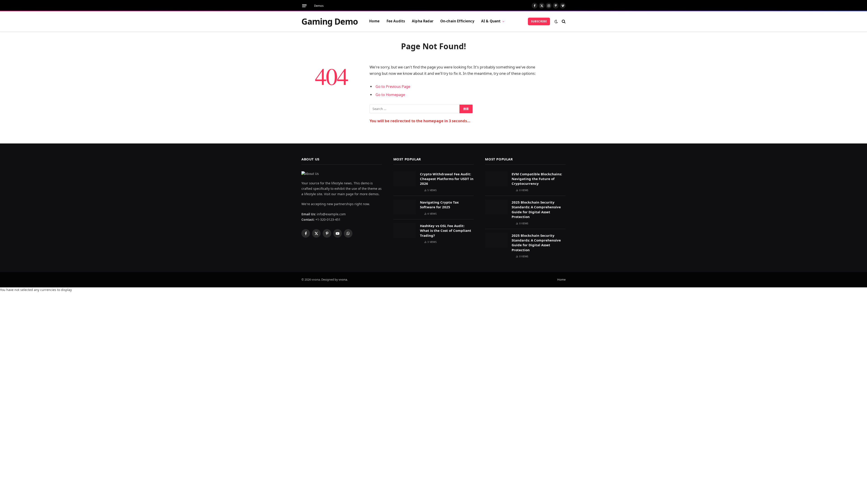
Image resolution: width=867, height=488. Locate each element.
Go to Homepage (390, 94)
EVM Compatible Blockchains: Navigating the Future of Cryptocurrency (537, 179)
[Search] (563, 21)
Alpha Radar (423, 21)
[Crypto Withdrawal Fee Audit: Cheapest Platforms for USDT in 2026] (404, 178)
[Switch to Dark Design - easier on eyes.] (556, 21)
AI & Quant (491, 21)
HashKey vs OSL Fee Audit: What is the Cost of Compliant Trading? (445, 230)
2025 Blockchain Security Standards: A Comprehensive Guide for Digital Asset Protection (536, 209)
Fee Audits (396, 21)
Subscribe (539, 21)
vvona (343, 279)
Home (374, 21)
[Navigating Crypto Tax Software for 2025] (404, 207)
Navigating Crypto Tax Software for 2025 (439, 204)
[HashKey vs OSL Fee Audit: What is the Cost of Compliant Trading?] (404, 230)
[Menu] (304, 5)
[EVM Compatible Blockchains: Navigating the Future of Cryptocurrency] (496, 178)
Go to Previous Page (392, 86)
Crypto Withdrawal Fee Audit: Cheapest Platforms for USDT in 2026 (446, 179)
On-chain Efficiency (457, 21)
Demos (319, 6)
